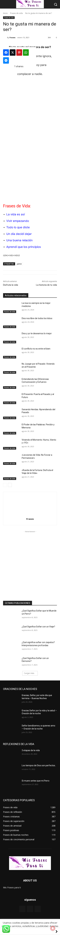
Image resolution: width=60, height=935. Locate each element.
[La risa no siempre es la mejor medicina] (11, 307)
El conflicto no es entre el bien (36, 348)
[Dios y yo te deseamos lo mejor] (11, 337)
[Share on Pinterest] (19, 52)
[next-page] (10, 485)
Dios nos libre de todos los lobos (37, 318)
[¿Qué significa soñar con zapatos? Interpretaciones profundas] (11, 646)
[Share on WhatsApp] (26, 52)
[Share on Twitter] (13, 52)
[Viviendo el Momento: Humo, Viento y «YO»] (11, 444)
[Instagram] (38, 909)
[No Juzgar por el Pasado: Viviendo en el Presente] (11, 368)
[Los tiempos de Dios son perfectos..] (11, 769)
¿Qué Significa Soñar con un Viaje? (38, 626)
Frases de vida (16, 13)
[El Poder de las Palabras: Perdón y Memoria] (11, 428)
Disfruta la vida (10, 285)
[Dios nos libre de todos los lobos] (11, 322)
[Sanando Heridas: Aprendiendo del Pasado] (11, 413)
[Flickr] (30, 909)
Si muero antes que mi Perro (35, 780)
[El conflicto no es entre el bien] (11, 353)
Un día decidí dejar (19, 234)
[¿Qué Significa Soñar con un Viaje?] (11, 631)
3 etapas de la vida (31, 750)
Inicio (5, 13)
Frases (12, 37)
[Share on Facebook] (6, 52)
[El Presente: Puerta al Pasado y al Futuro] (11, 398)
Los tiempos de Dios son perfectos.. (39, 765)
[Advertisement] (30, 167)
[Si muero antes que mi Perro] (11, 785)
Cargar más (29, 673)
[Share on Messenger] (6, 60)
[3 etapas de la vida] (11, 754)
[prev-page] (5, 485)
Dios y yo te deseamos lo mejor (37, 333)
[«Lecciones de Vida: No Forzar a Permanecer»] (11, 459)
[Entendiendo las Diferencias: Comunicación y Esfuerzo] (11, 383)
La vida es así (15, 214)
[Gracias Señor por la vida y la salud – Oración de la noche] (11, 714)
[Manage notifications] (52, 928)
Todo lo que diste (18, 227)
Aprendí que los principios (23, 247)
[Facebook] (22, 909)
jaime (19, 264)
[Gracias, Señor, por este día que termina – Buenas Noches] (11, 699)
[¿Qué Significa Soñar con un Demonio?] (11, 662)
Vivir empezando (17, 221)
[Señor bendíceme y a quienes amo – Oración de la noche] (11, 730)
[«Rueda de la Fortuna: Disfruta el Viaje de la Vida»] (11, 474)
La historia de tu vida (46, 285)
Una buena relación (19, 240)
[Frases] (5, 37)
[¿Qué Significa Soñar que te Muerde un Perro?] (11, 615)
